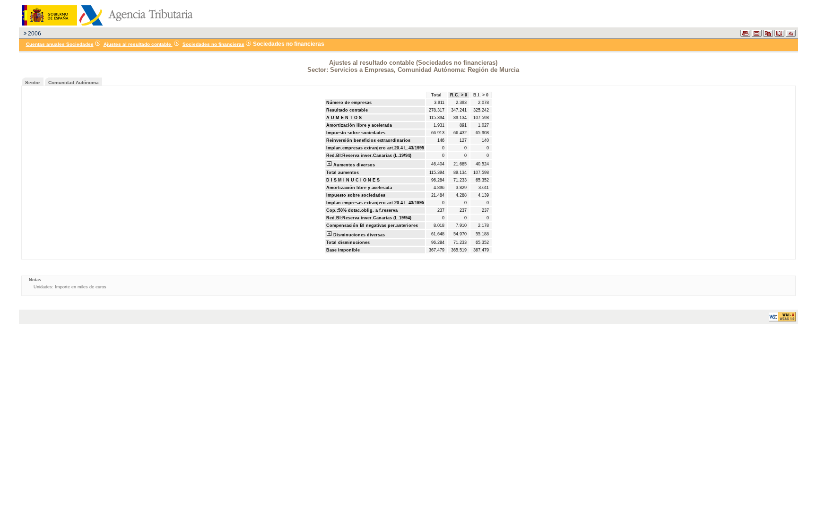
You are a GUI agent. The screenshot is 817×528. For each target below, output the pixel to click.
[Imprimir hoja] (745, 35)
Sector (32, 82)
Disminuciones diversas (358, 235)
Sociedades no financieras (213, 44)
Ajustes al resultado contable (138, 44)
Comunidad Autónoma (73, 82)
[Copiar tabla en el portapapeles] (768, 35)
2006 (34, 33)
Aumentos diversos (353, 165)
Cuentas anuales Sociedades (60, 44)
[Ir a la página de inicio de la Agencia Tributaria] (105, 23)
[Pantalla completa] (757, 35)
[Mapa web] (791, 35)
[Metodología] (779, 35)
